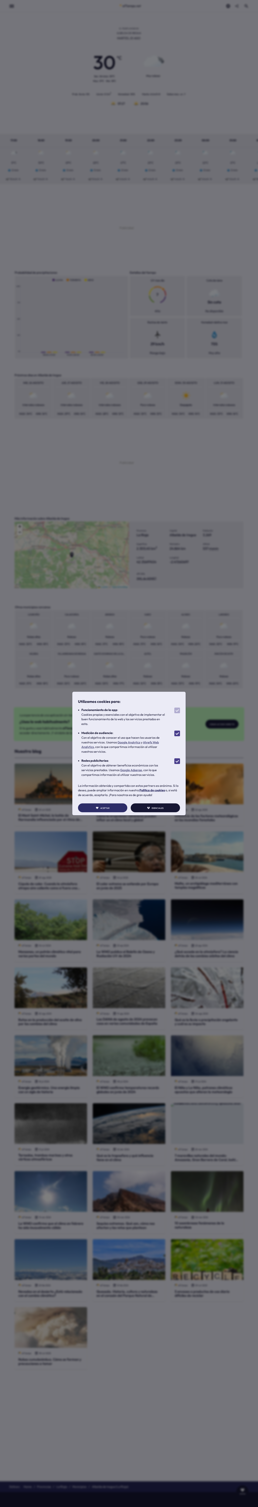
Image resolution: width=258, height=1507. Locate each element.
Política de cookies (152, 790)
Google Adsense (131, 770)
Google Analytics (128, 742)
